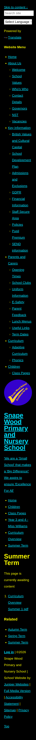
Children (14, 507)
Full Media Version (17, 691)
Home (12, 500)
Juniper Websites (16, 684)
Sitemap (10, 710)
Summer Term (18, 545)
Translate (14, 37)
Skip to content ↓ (16, 7)
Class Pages (17, 513)
